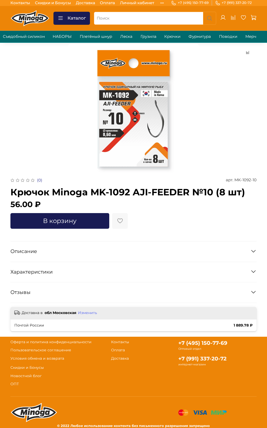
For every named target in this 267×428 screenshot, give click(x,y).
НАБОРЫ (62, 36)
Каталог (77, 18)
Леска (126, 36)
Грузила (148, 36)
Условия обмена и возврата (37, 358)
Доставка (85, 2)
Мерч (250, 36)
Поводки (228, 36)
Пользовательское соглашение (40, 350)
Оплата (107, 2)
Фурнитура (200, 36)
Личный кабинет (137, 2)
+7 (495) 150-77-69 (193, 3)
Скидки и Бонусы (53, 2)
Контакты (20, 2)
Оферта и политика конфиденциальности (51, 342)
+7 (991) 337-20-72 (237, 3)
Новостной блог (26, 376)
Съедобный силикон (24, 36)
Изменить (87, 312)
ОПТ (14, 384)
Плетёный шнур (96, 36)
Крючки (172, 36)
